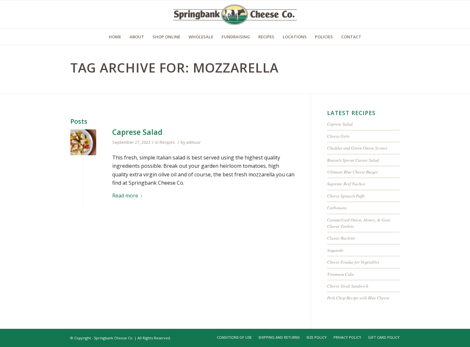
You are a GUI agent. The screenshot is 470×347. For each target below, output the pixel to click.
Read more (125, 195)
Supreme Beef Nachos (346, 184)
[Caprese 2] (83, 142)
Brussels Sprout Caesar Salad (353, 160)
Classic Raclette (341, 238)
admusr (193, 142)
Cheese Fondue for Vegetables (353, 262)
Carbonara (337, 207)
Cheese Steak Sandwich (347, 286)
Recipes (167, 142)
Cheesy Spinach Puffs (345, 196)
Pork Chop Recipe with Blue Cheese (358, 298)
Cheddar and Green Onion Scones (357, 148)
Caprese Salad (137, 132)
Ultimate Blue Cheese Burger (352, 172)
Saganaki (335, 250)
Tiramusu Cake (340, 274)
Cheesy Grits (338, 136)
